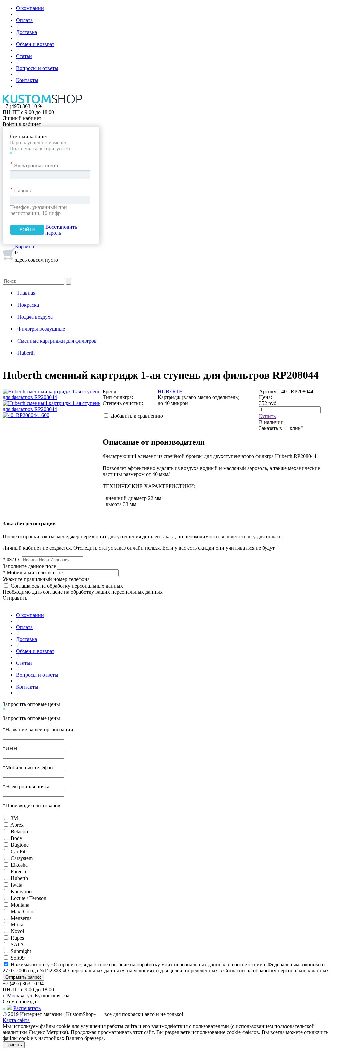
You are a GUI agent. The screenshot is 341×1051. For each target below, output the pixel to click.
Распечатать (27, 1008)
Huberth (19, 878)
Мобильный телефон (28, 767)
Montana (20, 905)
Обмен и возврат (35, 44)
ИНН (10, 748)
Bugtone (20, 845)
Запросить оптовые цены (31, 704)
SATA (17, 944)
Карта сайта (16, 1020)
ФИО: (11, 559)
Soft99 (18, 958)
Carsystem (22, 858)
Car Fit (18, 851)
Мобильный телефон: (29, 572)
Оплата (24, 20)
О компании (30, 8)
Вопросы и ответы (37, 68)
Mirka (17, 924)
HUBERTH (170, 391)
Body (16, 838)
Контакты (27, 80)
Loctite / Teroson (28, 898)
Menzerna (21, 918)
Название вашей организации (38, 729)
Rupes (17, 938)
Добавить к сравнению (137, 416)
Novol (17, 931)
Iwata (16, 885)
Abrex (17, 825)
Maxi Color (23, 911)
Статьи (24, 56)
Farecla (18, 871)
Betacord (20, 831)
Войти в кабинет (22, 124)
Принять (13, 1044)
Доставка (26, 32)
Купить (267, 416)
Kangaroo (21, 891)
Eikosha (19, 865)
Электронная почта (26, 786)
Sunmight (21, 951)
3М (14, 818)
